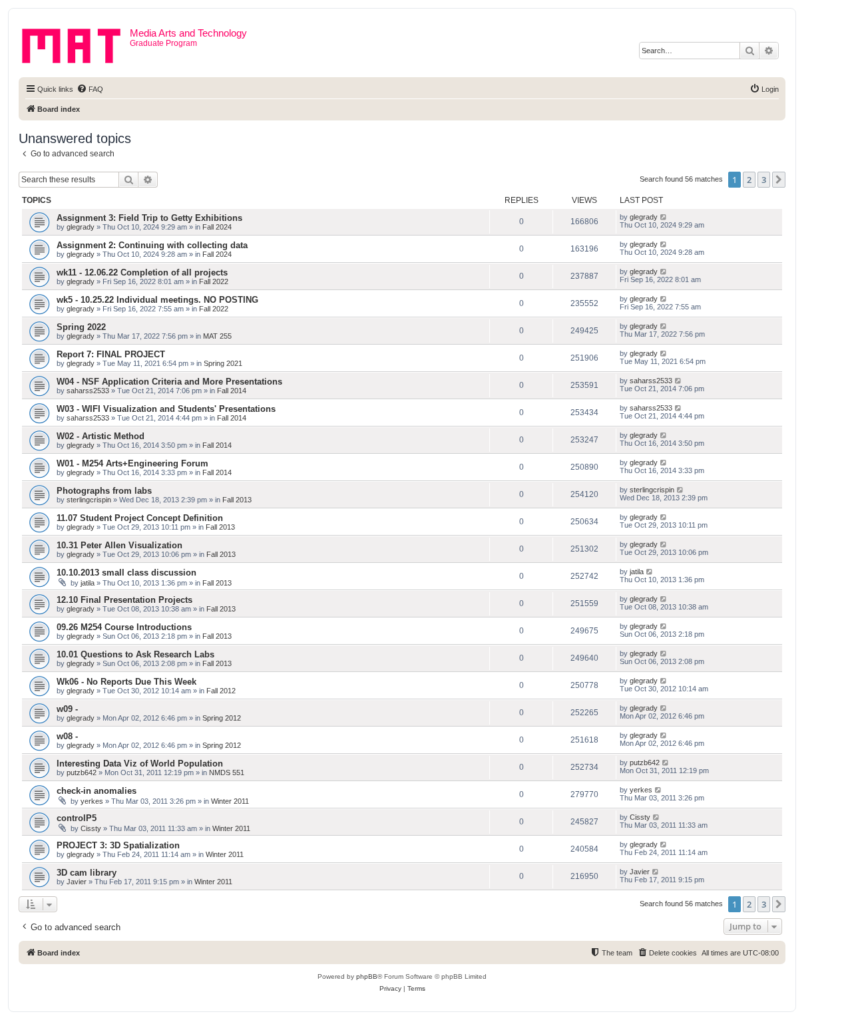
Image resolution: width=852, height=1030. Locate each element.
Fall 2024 (217, 227)
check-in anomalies (96, 791)
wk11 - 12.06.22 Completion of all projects (142, 272)
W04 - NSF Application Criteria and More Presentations (169, 382)
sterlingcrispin (89, 500)
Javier (77, 882)
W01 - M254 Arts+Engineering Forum (132, 463)
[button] (778, 180)
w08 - (67, 736)
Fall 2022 (213, 281)
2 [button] (749, 180)
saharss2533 (88, 391)
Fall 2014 (231, 391)
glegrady (81, 227)
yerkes (92, 801)
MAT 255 (217, 336)
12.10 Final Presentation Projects (124, 600)
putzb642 (82, 772)
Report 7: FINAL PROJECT (111, 354)
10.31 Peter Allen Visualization (119, 545)
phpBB (366, 976)
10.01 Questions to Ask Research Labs (135, 654)
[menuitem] (90, 89)
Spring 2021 (223, 363)
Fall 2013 (237, 500)
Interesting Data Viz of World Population (140, 764)
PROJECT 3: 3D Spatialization (118, 845)
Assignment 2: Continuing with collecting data (152, 245)
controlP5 (77, 818)
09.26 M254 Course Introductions (124, 627)
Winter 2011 (230, 801)
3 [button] (763, 180)
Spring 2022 (81, 327)
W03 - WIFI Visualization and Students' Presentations (166, 409)
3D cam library (86, 873)
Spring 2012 (221, 718)
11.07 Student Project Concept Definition (140, 518)
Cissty (91, 828)
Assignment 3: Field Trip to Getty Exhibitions (149, 218)
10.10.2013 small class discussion (126, 573)
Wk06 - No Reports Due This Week (126, 682)
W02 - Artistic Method (100, 436)
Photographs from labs (104, 491)
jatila (88, 583)
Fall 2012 (221, 691)
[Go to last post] (664, 217)
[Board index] (76, 43)
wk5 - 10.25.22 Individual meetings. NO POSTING (157, 300)
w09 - (67, 709)
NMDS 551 (226, 772)
